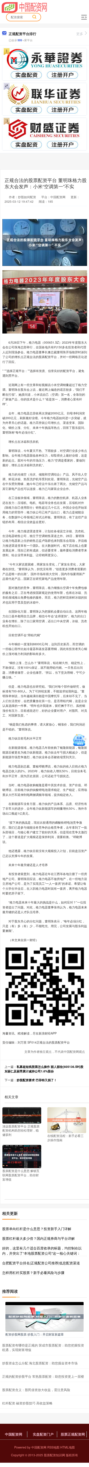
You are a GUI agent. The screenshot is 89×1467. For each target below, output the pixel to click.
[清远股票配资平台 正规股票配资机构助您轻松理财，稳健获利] (21, 1115)
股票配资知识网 (54, 1455)
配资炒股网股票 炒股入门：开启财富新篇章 (34, 1334)
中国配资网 (13, 1434)
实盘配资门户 (43, 1434)
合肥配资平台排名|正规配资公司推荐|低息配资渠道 (41, 1262)
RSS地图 (53, 1447)
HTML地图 (67, 1447)
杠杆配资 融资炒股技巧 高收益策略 (27, 1403)
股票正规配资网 (73, 1434)
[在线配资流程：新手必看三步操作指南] (66, 1120)
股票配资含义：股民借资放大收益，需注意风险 (36, 1389)
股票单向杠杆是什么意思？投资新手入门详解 (36, 1228)
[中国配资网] (24, 7)
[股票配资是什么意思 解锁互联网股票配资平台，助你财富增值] (21, 1156)
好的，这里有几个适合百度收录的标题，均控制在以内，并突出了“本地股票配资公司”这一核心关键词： (42, 1251)
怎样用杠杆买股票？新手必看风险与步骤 (33, 1272)
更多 (79, 33)
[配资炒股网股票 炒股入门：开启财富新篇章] (44, 1316)
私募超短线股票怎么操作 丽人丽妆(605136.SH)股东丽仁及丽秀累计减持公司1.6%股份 (44, 1068)
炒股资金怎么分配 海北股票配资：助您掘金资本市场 (40, 1363)
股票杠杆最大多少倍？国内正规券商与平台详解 (38, 1238)
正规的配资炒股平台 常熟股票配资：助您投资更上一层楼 (43, 1376)
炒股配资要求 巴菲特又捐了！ (37, 1080)
